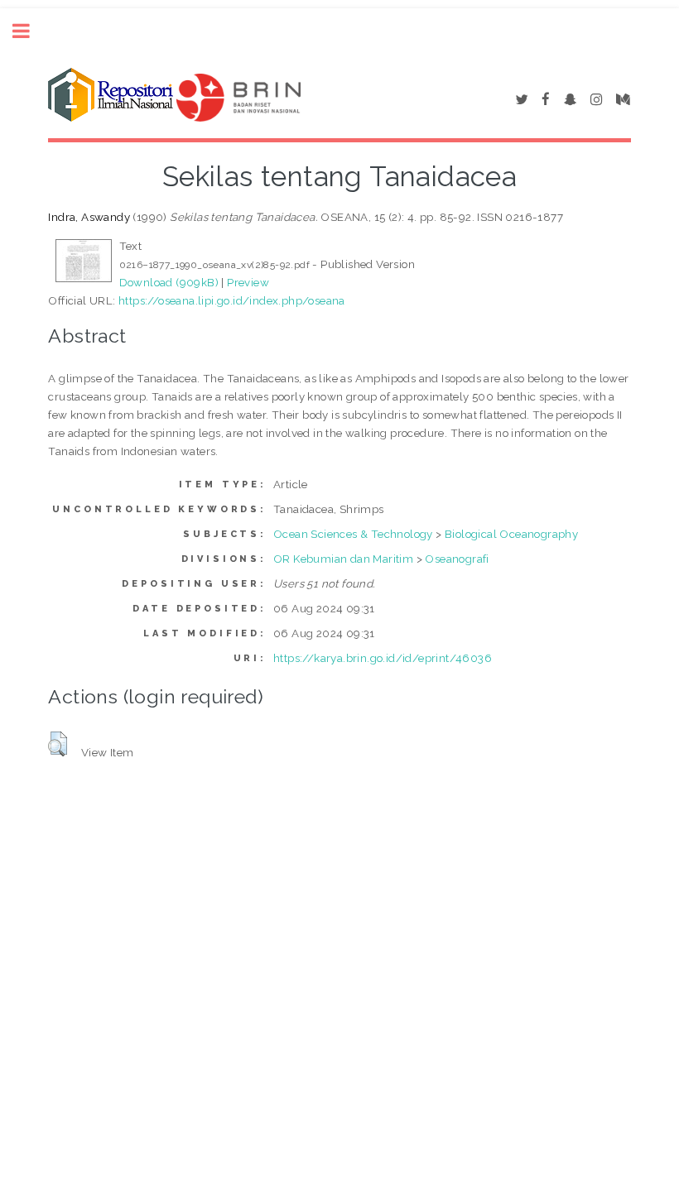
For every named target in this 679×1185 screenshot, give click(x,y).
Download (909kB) (169, 282)
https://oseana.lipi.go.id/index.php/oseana (231, 300)
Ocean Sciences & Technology (353, 533)
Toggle (30, 31)
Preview (248, 282)
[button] (57, 744)
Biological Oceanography (511, 533)
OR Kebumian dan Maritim (343, 558)
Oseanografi (457, 558)
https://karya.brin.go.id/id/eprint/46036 (382, 657)
